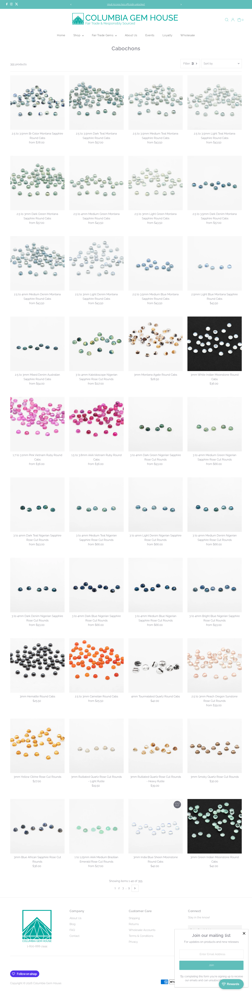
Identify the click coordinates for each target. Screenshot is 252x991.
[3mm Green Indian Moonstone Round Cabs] (214, 826)
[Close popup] (244, 933)
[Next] (181, 4)
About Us (131, 35)
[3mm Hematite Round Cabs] (37, 665)
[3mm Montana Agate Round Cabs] (155, 344)
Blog (72, 924)
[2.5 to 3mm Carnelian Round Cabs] (96, 665)
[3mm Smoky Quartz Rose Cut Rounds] (214, 746)
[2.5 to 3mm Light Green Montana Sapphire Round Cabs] (155, 183)
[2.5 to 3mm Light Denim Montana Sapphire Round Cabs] (96, 263)
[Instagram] (11, 4)
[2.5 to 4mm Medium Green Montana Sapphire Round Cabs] (96, 183)
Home (61, 35)
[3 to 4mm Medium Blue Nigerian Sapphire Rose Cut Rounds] (155, 585)
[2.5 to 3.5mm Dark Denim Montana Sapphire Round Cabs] (214, 183)
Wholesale (187, 35)
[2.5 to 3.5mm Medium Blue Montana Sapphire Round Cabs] (155, 263)
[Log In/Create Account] (232, 19)
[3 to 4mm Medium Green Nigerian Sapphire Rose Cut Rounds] (214, 424)
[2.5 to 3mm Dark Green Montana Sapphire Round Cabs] (37, 183)
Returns (134, 924)
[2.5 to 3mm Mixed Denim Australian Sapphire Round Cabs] (37, 344)
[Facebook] (6, 4)
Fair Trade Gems (103, 35)
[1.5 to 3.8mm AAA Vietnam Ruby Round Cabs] (96, 424)
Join (211, 965)
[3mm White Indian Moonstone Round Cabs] (214, 344)
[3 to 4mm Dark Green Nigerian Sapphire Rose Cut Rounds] (155, 424)
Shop (77, 35)
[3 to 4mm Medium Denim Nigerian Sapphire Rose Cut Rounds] (214, 504)
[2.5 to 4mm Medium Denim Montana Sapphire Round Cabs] (37, 263)
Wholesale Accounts (142, 930)
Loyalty (167, 35)
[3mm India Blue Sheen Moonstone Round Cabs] (155, 826)
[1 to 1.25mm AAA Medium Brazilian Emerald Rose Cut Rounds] (96, 826)
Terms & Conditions (141, 936)
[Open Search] (226, 19)
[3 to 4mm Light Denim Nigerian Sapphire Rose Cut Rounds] (155, 504)
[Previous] (71, 4)
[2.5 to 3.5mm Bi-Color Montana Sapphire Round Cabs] (37, 102)
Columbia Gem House (47, 983)
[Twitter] (16, 4)
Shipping (134, 918)
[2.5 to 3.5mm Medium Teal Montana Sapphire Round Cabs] (155, 102)
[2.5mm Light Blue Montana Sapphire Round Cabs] (214, 263)
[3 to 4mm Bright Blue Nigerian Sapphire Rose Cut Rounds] (214, 585)
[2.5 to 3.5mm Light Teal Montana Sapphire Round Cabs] (214, 102)
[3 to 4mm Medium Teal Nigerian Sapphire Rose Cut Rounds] (96, 504)
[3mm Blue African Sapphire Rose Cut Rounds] (37, 826)
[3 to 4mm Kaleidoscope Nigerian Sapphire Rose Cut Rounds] (96, 344)
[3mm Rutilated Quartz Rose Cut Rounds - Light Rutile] (96, 746)
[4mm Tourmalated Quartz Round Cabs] (155, 665)
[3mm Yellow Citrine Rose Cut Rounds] (37, 746)
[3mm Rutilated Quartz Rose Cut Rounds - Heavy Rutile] (155, 746)
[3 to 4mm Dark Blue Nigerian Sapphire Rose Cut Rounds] (96, 585)
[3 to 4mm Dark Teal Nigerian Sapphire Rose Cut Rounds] (37, 504)
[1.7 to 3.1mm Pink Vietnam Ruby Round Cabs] (37, 424)
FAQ (72, 930)
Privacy (133, 942)
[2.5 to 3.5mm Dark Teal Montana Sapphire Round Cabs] (96, 102)
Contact (75, 936)
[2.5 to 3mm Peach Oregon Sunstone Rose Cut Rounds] (214, 665)
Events (149, 35)
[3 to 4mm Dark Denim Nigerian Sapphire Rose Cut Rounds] (37, 585)
